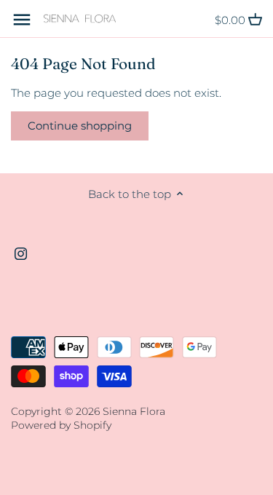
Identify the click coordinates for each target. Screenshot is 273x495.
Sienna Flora (134, 411)
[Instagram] (21, 253)
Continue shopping (80, 125)
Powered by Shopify (61, 425)
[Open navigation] (22, 20)
